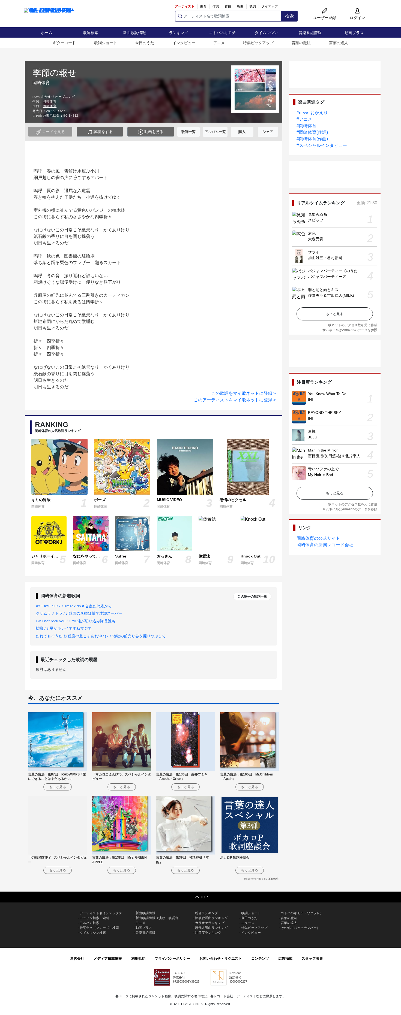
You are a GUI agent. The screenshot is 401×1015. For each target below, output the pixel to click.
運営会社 (77, 958)
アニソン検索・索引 (94, 918)
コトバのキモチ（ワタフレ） (302, 913)
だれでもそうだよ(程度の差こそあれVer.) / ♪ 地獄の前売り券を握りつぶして (101, 636)
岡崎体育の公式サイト (318, 538)
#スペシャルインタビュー (322, 145)
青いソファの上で (323, 469)
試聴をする (102, 131)
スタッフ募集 (312, 958)
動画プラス (354, 33)
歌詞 (252, 6)
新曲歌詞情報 (134, 33)
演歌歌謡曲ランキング (211, 918)
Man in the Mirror (323, 450)
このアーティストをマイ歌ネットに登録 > (235, 400)
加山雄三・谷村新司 (325, 258)
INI (310, 399)
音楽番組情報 (310, 33)
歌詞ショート (105, 43)
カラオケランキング (210, 923)
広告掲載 (285, 958)
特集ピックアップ (258, 43)
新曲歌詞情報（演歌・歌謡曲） (158, 918)
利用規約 (138, 958)
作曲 (228, 6)
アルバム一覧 (215, 132)
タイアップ (270, 6)
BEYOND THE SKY (324, 412)
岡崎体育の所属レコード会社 (325, 545)
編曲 (240, 6)
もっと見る (334, 314)
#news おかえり (312, 112)
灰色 (312, 233)
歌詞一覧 (188, 132)
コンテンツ (260, 958)
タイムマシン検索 (93, 933)
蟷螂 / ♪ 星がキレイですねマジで (64, 628)
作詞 (216, 6)
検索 (289, 16)
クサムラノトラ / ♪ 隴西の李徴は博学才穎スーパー (79, 613)
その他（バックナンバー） (300, 928)
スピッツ (315, 220)
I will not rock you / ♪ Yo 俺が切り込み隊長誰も (75, 621)
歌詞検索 (90, 33)
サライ (313, 252)
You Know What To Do (327, 394)
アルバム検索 (89, 923)
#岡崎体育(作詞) (312, 132)
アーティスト (184, 6)
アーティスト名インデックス (101, 913)
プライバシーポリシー (172, 958)
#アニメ (304, 119)
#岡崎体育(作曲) (312, 139)
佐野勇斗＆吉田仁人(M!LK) (331, 295)
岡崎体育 (49, 101)
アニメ (219, 43)
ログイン (357, 18)
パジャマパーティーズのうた (333, 271)
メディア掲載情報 (108, 958)
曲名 (203, 6)
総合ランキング (206, 913)
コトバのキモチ (222, 33)
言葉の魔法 (301, 43)
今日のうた (144, 43)
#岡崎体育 (306, 125)
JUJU (312, 437)
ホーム (46, 33)
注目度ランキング (208, 933)
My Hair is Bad (320, 474)
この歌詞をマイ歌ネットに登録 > (243, 393)
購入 (242, 132)
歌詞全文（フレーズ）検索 (99, 928)
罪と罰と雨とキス (323, 289)
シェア (267, 132)
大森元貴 (315, 239)
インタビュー (183, 43)
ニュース (247, 923)
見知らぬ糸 (317, 214)
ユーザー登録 (324, 18)
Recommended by (255, 878)
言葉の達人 (338, 43)
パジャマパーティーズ (327, 276)
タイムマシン (266, 33)
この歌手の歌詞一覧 (252, 596)
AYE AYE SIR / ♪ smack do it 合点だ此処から (74, 606)
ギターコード (64, 43)
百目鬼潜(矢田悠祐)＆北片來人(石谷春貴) (343, 456)
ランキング (178, 33)
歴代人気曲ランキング (211, 928)
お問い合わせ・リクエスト (220, 958)
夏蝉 (312, 431)
